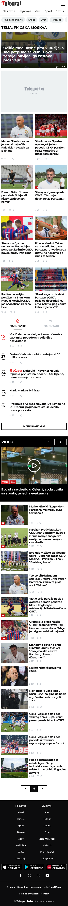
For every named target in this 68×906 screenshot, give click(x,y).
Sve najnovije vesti (34, 426)
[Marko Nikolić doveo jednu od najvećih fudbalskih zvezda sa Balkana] (17, 126)
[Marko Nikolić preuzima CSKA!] (14, 676)
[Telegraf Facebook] (20, 875)
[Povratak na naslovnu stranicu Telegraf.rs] (11, 3)
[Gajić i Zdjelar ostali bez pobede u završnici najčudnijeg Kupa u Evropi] (14, 745)
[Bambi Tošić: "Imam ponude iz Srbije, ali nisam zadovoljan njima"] (17, 177)
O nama (11, 887)
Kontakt (45, 893)
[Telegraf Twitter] (29, 875)
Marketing (22, 887)
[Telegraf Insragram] (38, 875)
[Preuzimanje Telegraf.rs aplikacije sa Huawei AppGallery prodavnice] (56, 867)
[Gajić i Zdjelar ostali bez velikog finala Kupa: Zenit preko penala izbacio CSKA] (14, 722)
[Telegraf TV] (47, 875)
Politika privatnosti (29, 893)
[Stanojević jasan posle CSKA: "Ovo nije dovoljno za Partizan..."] (51, 177)
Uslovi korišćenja (52, 887)
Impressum (36, 887)
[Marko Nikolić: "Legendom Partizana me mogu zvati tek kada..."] (14, 515)
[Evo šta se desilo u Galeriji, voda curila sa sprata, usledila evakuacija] (34, 465)
